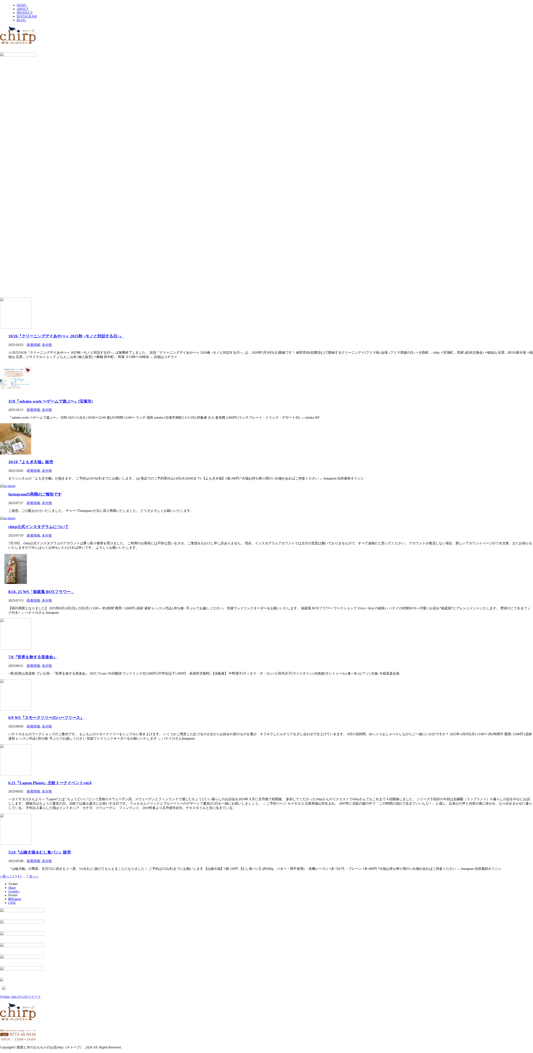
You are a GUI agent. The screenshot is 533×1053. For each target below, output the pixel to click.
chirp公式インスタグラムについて (38, 527)
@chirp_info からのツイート (20, 996)
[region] (266, 180)
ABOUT (23, 9)
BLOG (21, 20)
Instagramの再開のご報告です (35, 494)
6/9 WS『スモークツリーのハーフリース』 (46, 717)
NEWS (21, 5)
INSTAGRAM (27, 16)
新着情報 (33, 345)
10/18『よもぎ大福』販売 (30, 462)
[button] (266, 284)
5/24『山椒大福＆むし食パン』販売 (39, 852)
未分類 (47, 345)
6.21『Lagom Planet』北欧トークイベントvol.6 (50, 783)
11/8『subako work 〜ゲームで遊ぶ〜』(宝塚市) (50, 401)
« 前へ (4, 876)
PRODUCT (25, 12)
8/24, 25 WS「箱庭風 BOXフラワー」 (41, 592)
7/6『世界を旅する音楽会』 (32, 657)
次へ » (33, 876)
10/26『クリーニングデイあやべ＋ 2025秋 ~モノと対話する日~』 (65, 336)
